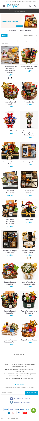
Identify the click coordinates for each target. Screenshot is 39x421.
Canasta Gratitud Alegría (10, 103)
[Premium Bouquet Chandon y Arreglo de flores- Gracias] (29, 120)
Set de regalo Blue (29, 162)
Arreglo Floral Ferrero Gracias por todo (29, 283)
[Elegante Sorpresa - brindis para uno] (29, 239)
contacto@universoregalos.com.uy (26, 1)
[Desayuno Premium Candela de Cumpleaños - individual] (10, 55)
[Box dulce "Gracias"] (10, 120)
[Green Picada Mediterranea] (10, 180)
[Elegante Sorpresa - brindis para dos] (30, 258)
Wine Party (29, 220)
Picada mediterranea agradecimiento (10, 163)
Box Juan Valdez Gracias (29, 192)
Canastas (13, 41)
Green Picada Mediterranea (10, 192)
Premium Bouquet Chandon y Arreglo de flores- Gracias (29, 133)
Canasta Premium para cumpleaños (29, 67)
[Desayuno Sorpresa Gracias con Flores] (10, 329)
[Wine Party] (29, 208)
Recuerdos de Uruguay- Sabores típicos (10, 251)
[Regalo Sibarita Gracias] (29, 329)
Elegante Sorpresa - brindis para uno (29, 251)
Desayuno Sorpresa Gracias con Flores (10, 341)
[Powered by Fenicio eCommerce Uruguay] (35, 418)
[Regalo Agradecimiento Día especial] (29, 300)
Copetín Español (29, 102)
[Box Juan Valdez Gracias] (29, 180)
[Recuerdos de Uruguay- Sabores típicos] (10, 239)
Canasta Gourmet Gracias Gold (10, 312)
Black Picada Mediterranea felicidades (10, 222)
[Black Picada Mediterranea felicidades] (10, 208)
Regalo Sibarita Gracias (29, 340)
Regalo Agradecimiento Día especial (29, 312)
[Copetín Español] (29, 91)
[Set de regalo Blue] (29, 151)
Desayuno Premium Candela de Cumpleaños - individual (10, 69)
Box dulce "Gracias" (10, 131)
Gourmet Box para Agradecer (10, 283)
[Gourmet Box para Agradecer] (10, 271)
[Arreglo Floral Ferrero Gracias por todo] (29, 271)
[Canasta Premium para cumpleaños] (29, 55)
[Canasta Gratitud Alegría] (10, 91)
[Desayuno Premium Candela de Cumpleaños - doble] (11, 78)
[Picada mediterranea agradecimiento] (10, 151)
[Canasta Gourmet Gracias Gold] (10, 300)
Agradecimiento (26, 41)
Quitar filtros (4, 43)
